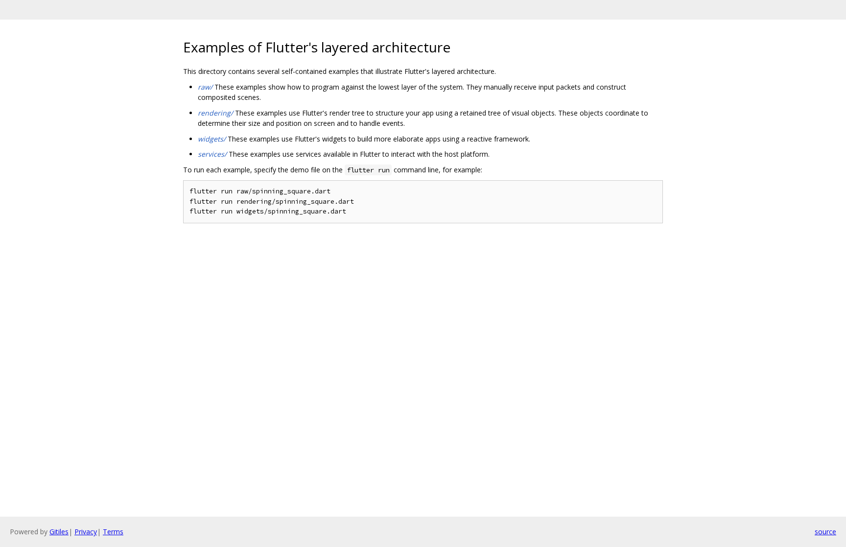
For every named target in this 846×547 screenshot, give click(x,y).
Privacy (85, 531)
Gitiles (59, 531)
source (825, 531)
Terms (113, 531)
